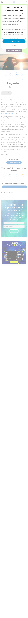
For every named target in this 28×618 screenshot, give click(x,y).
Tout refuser (14, 45)
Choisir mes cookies (14, 38)
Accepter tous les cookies (14, 41)
